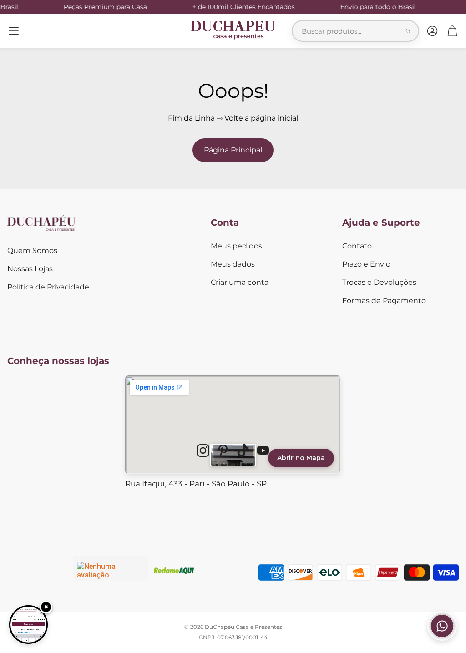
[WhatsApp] (442, 638)
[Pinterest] (223, 450)
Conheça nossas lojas (58, 360)
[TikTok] (243, 450)
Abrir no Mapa (301, 458)
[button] (13, 31)
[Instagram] (203, 450)
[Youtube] (263, 450)
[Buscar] (408, 31)
